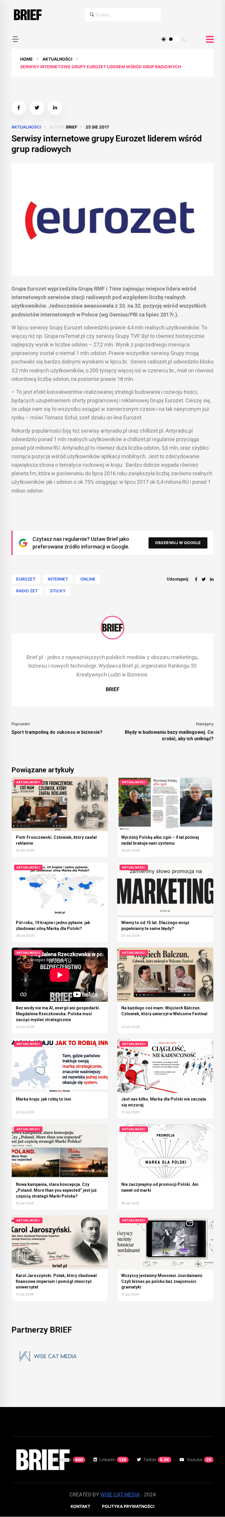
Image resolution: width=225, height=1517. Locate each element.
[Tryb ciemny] (184, 39)
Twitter (156, 1459)
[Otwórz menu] (210, 39)
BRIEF (71, 126)
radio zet (27, 590)
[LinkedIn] (212, 579)
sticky (58, 590)
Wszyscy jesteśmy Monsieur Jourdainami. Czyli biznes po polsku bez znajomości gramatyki (162, 1281)
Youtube (199, 1459)
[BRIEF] (27, 14)
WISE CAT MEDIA (120, 1494)
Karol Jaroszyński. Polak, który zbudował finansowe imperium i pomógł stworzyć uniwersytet (56, 1281)
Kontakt (80, 1506)
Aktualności (57, 58)
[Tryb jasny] (163, 39)
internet (58, 578)
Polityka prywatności (128, 1506)
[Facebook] (196, 579)
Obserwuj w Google (178, 542)
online (88, 578)
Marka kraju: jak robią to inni (43, 1099)
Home (26, 58)
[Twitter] (204, 579)
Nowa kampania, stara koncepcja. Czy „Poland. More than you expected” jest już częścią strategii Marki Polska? (56, 1190)
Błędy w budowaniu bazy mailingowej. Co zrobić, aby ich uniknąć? (169, 735)
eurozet (25, 578)
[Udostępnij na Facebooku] (18, 107)
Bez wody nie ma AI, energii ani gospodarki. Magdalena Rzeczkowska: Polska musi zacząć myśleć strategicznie (58, 1014)
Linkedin (113, 1459)
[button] (15, 39)
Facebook (67, 1459)
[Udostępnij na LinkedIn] (55, 107)
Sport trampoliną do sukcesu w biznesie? (57, 732)
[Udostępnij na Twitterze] (37, 107)
